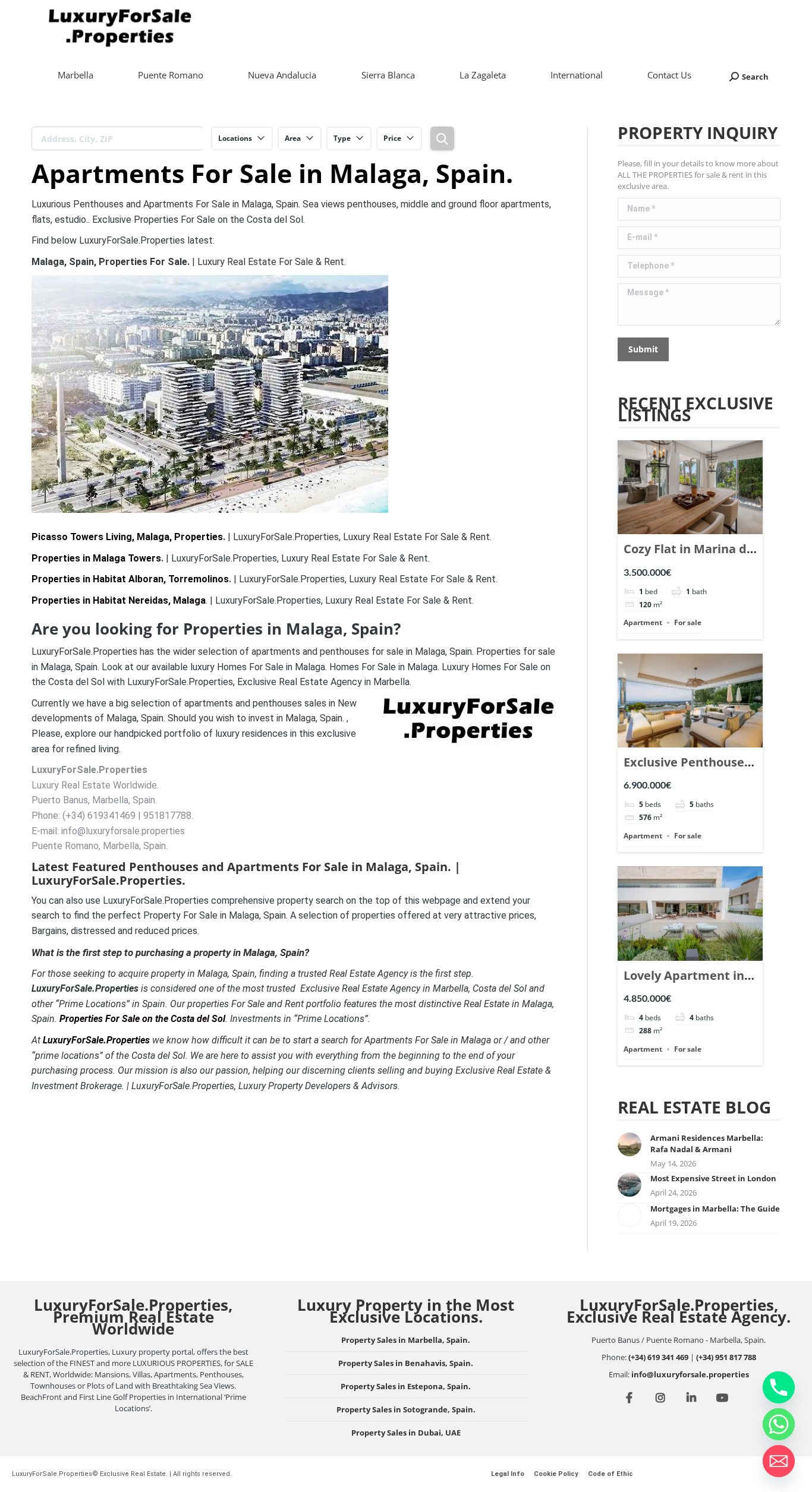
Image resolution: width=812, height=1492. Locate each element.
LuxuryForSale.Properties (96, 1040)
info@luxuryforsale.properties (690, 1374)
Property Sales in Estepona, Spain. (406, 1386)
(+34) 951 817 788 (726, 1357)
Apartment (643, 622)
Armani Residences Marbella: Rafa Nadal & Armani (706, 1144)
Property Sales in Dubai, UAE (406, 1432)
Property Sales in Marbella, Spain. (405, 1340)
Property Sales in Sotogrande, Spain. (406, 1409)
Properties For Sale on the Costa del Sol (142, 1018)
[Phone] (779, 1387)
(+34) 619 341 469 (658, 1357)
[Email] (779, 1461)
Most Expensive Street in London (713, 1178)
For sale (687, 622)
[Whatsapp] (779, 1424)
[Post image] (629, 1144)
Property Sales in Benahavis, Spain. (405, 1363)
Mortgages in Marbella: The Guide (715, 1208)
